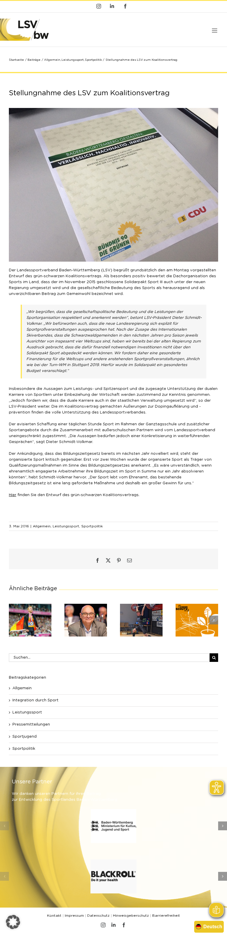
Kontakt (54, 915)
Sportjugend (24, 737)
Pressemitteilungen (31, 724)
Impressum (74, 915)
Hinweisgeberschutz (131, 915)
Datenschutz (98, 915)
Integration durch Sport (35, 700)
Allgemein (42, 526)
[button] (13, 620)
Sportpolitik (92, 526)
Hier (12, 495)
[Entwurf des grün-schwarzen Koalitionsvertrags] (113, 110)
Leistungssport (66, 526)
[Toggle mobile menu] (215, 30)
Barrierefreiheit (166, 915)
